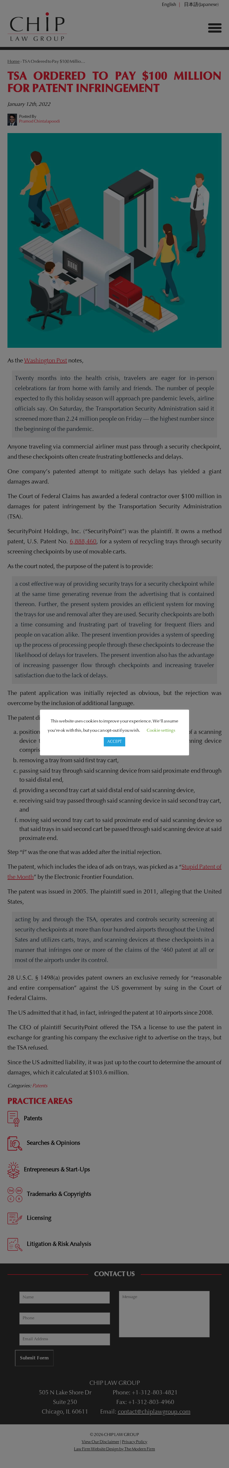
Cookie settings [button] (161, 730)
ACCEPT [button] (114, 742)
